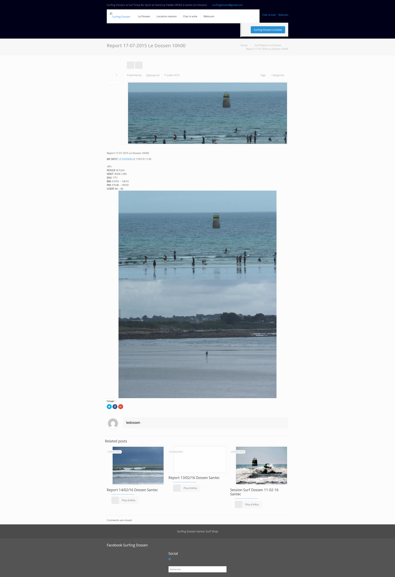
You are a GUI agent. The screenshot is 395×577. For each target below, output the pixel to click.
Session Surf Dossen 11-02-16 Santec (254, 491)
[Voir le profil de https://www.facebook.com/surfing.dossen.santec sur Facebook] (169, 559)
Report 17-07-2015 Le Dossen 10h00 (267, 49)
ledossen (151, 75)
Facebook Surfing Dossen (127, 545)
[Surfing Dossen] (120, 16)
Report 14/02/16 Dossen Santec (132, 489)
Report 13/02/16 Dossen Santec (194, 477)
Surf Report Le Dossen (268, 45)
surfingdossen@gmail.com (227, 5)
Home (244, 45)
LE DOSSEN (125, 159)
